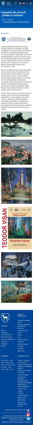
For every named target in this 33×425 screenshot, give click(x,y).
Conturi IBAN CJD (23, 395)
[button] (27, 3)
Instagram (4, 344)
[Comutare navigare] (30, 3)
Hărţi (19, 337)
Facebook (4, 341)
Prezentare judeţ (23, 330)
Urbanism (21, 342)
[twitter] (28, 418)
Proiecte (20, 391)
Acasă (3, 20)
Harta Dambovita (23, 344)
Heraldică (20, 348)
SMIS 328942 (21, 400)
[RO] (20, 3)
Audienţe (20, 393)
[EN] (24, 3)
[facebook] (28, 410)
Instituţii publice (23, 339)
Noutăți (10, 20)
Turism (20, 335)
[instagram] (28, 414)
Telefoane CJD (22, 389)
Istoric (19, 333)
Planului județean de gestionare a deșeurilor (24, 326)
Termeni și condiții (22, 410)
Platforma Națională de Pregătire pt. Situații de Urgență (25, 366)
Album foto (21, 351)
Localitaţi (20, 346)
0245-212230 (8, 337)
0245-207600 (7, 335)
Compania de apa (23, 375)
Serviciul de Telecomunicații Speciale (22, 404)
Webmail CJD (21, 398)
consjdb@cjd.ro (10, 339)
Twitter (3, 346)
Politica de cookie (10, 410)
